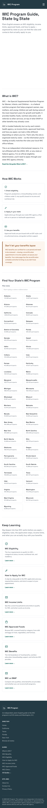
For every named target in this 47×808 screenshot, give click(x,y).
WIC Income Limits (8, 763)
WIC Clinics (6, 769)
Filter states (6, 286)
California (5, 728)
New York (5, 738)
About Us (5, 783)
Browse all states (8, 741)
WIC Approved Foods (9, 766)
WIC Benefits (6, 754)
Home (4, 725)
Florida (4, 734)
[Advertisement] (23, 64)
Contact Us (6, 786)
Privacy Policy (7, 789)
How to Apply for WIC (9, 760)
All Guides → (6, 773)
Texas (4, 731)
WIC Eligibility (7, 757)
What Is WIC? (6, 751)
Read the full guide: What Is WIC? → (15, 164)
